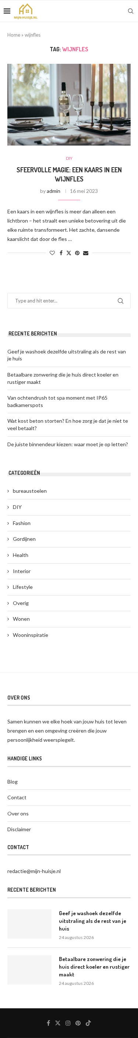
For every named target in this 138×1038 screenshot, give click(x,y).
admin (53, 191)
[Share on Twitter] (68, 253)
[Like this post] (52, 253)
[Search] (130, 11)
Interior (22, 571)
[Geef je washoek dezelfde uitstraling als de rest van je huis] (29, 924)
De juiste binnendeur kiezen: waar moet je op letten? (67, 444)
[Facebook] (48, 1023)
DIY (17, 507)
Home (13, 35)
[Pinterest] (78, 1023)
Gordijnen (24, 539)
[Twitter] (58, 1023)
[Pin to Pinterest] (77, 253)
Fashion (22, 523)
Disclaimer (19, 829)
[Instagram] (68, 1023)
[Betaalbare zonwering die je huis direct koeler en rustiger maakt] (29, 969)
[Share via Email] (85, 253)
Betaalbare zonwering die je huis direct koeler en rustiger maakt (94, 967)
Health (20, 555)
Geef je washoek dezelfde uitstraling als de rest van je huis (92, 921)
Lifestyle (23, 587)
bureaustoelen (30, 491)
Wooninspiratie (30, 635)
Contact (16, 797)
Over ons (18, 813)
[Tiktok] (88, 1023)
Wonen (21, 619)
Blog (12, 781)
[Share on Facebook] (61, 253)
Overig (21, 603)
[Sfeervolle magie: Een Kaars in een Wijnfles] (69, 105)
